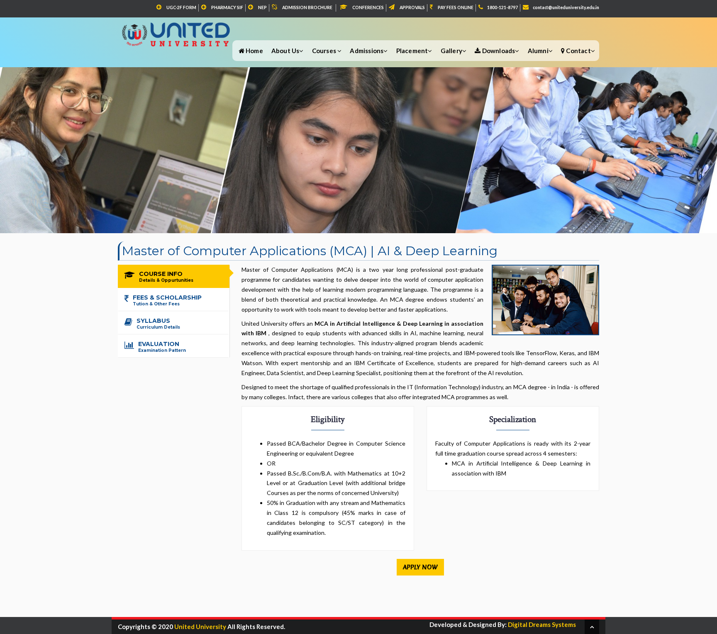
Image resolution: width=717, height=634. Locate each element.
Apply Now (420, 567)
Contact (578, 50)
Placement (412, 50)
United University (200, 626)
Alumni (538, 50)
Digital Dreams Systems (541, 624)
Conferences (368, 7)
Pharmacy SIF (227, 7)
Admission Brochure (307, 7)
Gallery (451, 50)
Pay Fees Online (455, 7)
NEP (262, 7)
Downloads (497, 50)
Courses (325, 50)
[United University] (177, 30)
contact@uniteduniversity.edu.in (566, 7)
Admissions (366, 50)
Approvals (412, 7)
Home (253, 50)
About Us (285, 50)
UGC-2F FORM (181, 7)
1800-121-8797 (502, 7)
